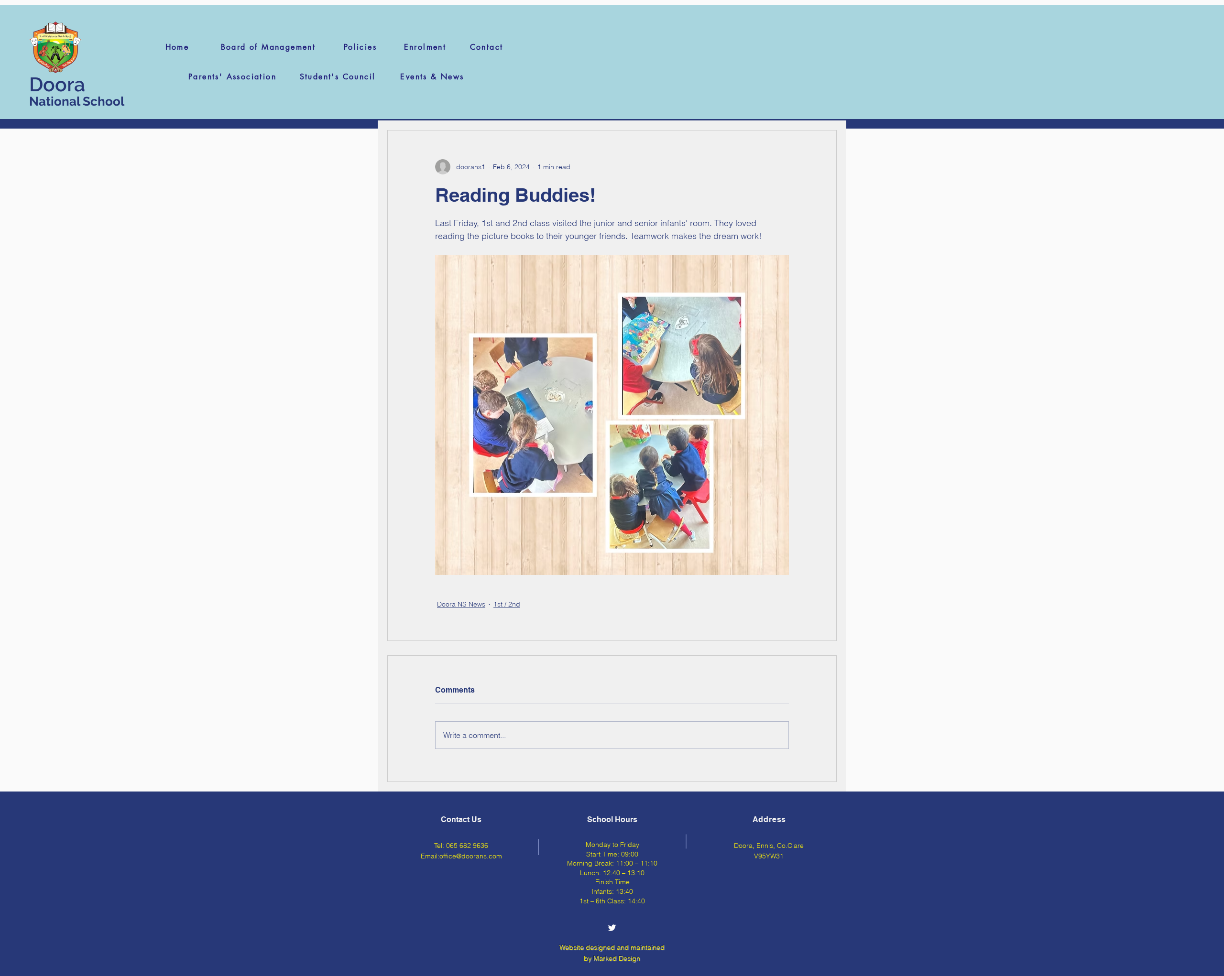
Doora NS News (461, 604)
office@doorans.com (470, 856)
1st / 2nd (506, 604)
